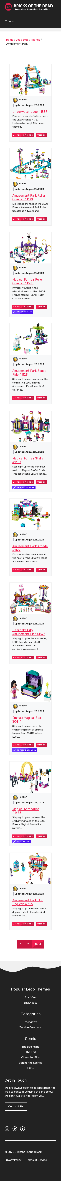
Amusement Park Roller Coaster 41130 (29, 197)
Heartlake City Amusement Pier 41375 (28, 632)
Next (38, 944)
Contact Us (16, 1106)
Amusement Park (23, 135)
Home (9, 39)
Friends (35, 39)
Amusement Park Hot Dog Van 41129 (27, 902)
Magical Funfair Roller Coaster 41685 (27, 281)
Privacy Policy (13, 1159)
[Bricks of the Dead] (29, 7)
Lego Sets (22, 39)
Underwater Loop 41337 (29, 112)
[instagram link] (7, 1128)
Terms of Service (36, 1159)
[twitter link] (15, 1128)
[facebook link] (22, 1128)
